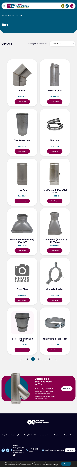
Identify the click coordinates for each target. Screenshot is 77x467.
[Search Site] (62, 6)
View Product (22, 102)
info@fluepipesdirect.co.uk (54, 450)
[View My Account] (67, 6)
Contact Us (66, 388)
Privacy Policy (23, 435)
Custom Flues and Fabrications (39, 435)
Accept (66, 464)
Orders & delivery (12, 435)
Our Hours (70, 450)
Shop (9, 15)
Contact (72, 435)
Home (4, 15)
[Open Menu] (4, 6)
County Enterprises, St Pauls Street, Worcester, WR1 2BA (18, 450)
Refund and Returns (62, 435)
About (52, 435)
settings (55, 465)
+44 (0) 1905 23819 (33, 450)
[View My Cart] (71, 6)
